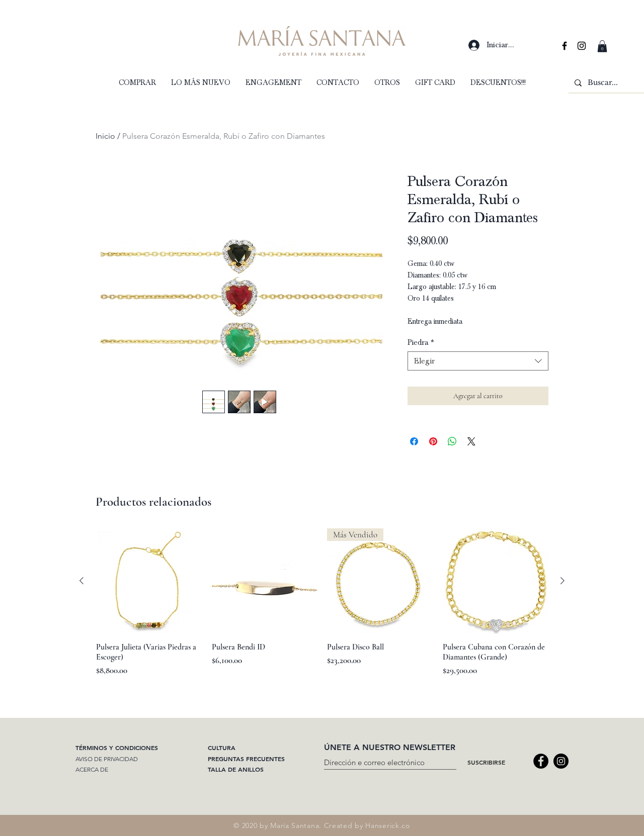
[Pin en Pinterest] (433, 441)
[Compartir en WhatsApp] (452, 441)
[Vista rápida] (149, 581)
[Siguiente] (562, 581)
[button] (602, 46)
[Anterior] (81, 581)
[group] (322, 607)
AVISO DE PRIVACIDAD (106, 759)
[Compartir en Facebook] (414, 441)
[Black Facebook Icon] (564, 45)
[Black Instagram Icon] (581, 45)
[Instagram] (561, 761)
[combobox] (478, 360)
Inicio (105, 136)
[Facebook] (540, 761)
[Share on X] (471, 441)
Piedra (421, 342)
